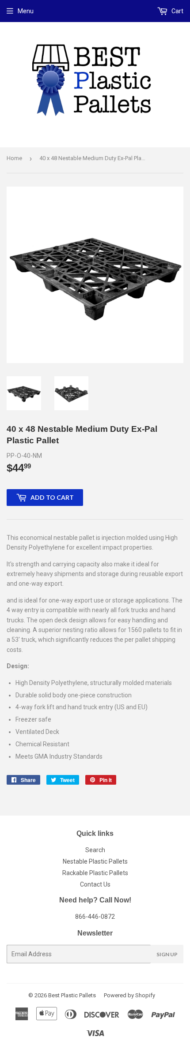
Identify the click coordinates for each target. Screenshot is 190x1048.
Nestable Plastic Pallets (95, 861)
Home (14, 158)
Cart (176, 11)
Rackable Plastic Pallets (95, 872)
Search (95, 849)
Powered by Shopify (129, 995)
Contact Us (95, 884)
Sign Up (167, 954)
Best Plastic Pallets (72, 995)
